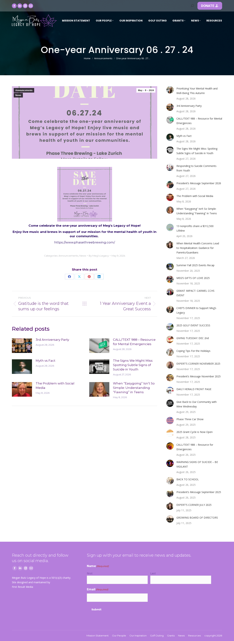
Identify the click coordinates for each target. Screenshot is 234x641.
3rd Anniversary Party (52, 339)
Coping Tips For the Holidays (193, 351)
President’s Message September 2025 (198, 492)
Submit (96, 609)
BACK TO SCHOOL (187, 479)
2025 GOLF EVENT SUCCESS (193, 325)
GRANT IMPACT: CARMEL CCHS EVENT (195, 293)
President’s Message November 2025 (198, 376)
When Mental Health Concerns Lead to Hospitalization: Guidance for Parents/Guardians (197, 248)
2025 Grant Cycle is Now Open (194, 432)
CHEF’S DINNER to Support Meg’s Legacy (196, 310)
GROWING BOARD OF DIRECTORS (197, 517)
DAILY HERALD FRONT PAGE (193, 389)
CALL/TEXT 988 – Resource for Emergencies (194, 447)
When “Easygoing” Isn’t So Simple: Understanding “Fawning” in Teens (134, 388)
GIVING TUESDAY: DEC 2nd (192, 338)
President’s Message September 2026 (198, 183)
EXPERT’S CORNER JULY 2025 (194, 505)
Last (153, 573)
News (18, 95)
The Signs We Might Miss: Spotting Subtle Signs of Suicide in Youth (133, 365)
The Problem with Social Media (55, 386)
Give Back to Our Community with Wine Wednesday (196, 404)
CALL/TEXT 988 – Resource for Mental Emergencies (134, 342)
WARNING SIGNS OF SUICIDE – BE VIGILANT (197, 464)
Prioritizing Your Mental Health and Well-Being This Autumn (197, 91)
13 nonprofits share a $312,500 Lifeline (195, 228)
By (99, 255)
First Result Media (22, 587)
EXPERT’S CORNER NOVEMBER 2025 (198, 363)
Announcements (24, 90)
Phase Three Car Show (189, 419)
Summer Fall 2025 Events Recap (195, 265)
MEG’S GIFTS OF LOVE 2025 (193, 278)
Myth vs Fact (45, 360)
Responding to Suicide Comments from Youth (196, 168)
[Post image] (22, 345)
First (90, 573)
